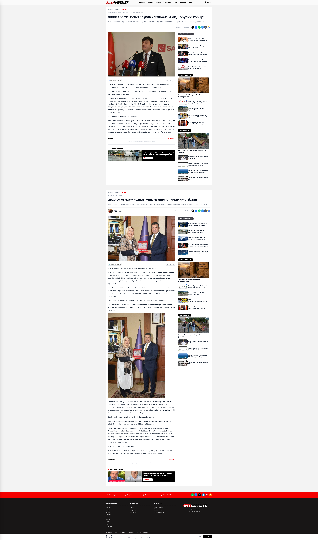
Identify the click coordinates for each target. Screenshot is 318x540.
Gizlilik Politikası (168, 495)
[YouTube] (206, 494)
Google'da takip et (115, 80)
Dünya (150, 2)
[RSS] (210, 494)
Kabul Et (207, 537)
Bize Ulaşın (112, 495)
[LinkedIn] (203, 494)
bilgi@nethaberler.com (128, 532)
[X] (199, 494)
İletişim (132, 508)
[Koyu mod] (206, 2)
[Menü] (211, 2)
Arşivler (147, 495)
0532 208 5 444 (112, 532)
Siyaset (158, 2)
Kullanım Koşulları (159, 510)
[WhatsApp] (192, 494)
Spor (175, 2)
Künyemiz (130, 495)
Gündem (142, 2)
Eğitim (108, 521)
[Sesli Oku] (167, 80)
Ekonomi (167, 2)
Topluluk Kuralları (159, 512)
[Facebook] (195, 494)
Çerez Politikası (158, 508)
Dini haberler (109, 526)
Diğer (191, 2)
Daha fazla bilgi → (154, 538)
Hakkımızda (133, 512)
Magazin (183, 2)
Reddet (199, 537)
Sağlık (107, 524)
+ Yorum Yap (171, 138)
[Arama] (208, 2)
